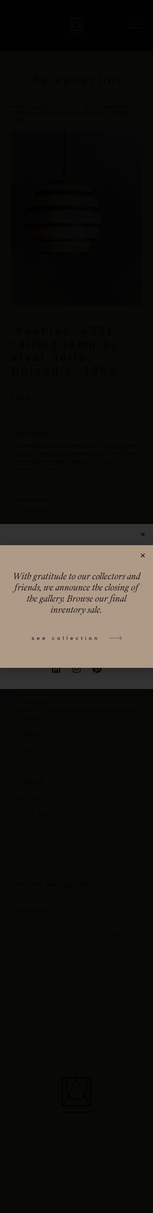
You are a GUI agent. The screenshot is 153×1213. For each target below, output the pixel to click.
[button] (143, 555)
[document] (76, 606)
